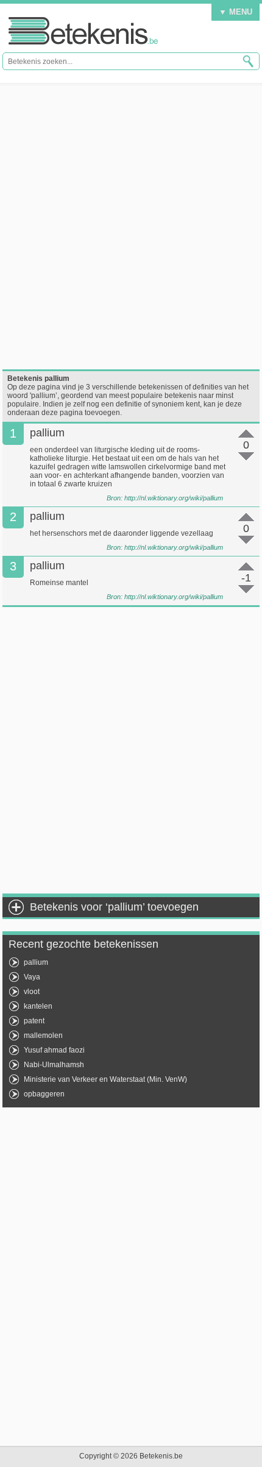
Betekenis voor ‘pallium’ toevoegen (114, 907)
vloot (32, 991)
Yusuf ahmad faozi (54, 1050)
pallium (36, 962)
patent (34, 1021)
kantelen (38, 1006)
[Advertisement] (131, 226)
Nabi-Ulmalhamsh (54, 1064)
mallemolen (43, 1035)
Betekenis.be (83, 30)
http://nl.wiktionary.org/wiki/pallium (173, 498)
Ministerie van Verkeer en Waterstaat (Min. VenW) (105, 1079)
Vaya (32, 977)
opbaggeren (44, 1094)
